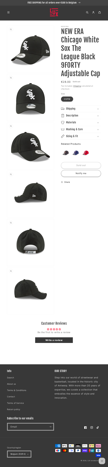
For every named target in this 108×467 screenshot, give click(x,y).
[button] (8, 12)
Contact (11, 396)
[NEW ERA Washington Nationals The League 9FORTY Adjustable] (85, 152)
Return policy (13, 409)
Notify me (81, 173)
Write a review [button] (54, 340)
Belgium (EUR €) (18, 454)
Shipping (77, 86)
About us (11, 384)
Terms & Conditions (16, 390)
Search (10, 377)
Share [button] (67, 182)
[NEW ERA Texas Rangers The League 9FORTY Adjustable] (75, 152)
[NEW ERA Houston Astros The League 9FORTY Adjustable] (65, 152)
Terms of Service (15, 403)
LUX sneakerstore (94, 460)
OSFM (67, 99)
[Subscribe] (50, 427)
